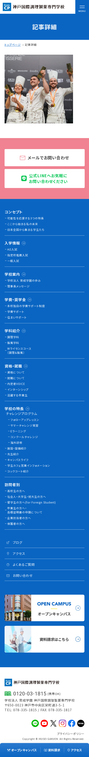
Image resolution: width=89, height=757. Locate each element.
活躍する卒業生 (17, 395)
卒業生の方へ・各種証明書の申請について (24, 510)
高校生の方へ (16, 491)
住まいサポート (17, 317)
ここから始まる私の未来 (22, 224)
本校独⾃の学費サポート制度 (26, 306)
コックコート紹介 (18, 471)
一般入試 (13, 261)
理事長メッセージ (18, 286)
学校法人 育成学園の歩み (24, 280)
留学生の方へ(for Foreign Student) (31, 502)
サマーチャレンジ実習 (24, 425)
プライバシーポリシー (70, 733)
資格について (15, 372)
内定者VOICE (16, 384)
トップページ (13, 44)
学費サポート (15, 311)
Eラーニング (18, 431)
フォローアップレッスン (24, 420)
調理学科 (13, 337)
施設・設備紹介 (17, 448)
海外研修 (16, 442)
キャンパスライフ (18, 460)
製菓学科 (13, 343)
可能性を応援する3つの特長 (25, 218)
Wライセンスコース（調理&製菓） (19, 350)
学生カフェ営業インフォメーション (28, 465)
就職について (15, 378)
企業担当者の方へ (19, 518)
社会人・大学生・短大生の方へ (26, 496)
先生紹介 (13, 454)
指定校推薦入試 (17, 255)
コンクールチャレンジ (24, 437)
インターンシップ (18, 389)
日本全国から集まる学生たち (25, 229)
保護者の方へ (16, 524)
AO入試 (12, 249)
